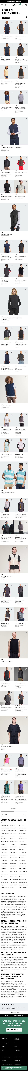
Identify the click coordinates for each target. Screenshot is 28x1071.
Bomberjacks (4, 849)
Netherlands (16, 1069)
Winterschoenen (23, 852)
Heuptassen (13, 828)
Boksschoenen (4, 847)
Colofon (3, 1046)
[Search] (22, 5)
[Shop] (14, 5)
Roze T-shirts (13, 885)
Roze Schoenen (13, 882)
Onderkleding (13, 857)
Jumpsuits (12, 844)
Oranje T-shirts (13, 860)
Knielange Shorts (12, 850)
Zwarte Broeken (23, 871)
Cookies (4, 1060)
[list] (12, 18)
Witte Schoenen (22, 863)
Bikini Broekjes (4, 833)
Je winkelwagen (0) (18, 1015)
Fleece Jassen (4, 863)
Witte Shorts (22, 860)
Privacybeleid (17, 1060)
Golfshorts (3, 871)
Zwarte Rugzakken (21, 877)
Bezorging (4, 1038)
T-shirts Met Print (4, 879)
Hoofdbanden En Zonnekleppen (14, 831)
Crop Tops (3, 857)
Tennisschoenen (23, 838)
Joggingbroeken (14, 841)
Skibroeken (3, 852)
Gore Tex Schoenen (21, 825)
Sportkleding (13, 863)
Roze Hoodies (13, 876)
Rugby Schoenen (12, 888)
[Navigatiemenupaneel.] (2, 5)
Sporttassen (13, 866)
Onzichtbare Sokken (13, 833)
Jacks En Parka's (12, 836)
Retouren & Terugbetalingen (17, 1039)
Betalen (15, 1046)
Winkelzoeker (17, 1050)
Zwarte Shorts (22, 874)
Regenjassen (13, 868)
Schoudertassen (23, 828)
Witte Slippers (22, 866)
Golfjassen (3, 868)
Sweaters (21, 836)
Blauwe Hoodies (5, 841)
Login (6, 1015)
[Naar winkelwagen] (25, 5)
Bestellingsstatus (6, 1043)
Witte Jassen (22, 857)
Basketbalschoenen (5, 830)
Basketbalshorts (5, 828)
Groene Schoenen (12, 825)
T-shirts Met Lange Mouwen (13, 852)
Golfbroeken (4, 866)
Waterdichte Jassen (22, 847)
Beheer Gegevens (17, 1057)
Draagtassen (4, 860)
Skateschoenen (22, 830)
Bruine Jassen (4, 855)
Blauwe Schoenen (3, 844)
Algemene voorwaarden (7, 1064)
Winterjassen (22, 855)
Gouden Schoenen (3, 877)
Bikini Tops (3, 838)
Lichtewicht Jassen (13, 855)
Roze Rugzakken (14, 879)
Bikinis (2, 836)
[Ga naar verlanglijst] (5, 5)
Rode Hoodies (13, 871)
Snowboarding (22, 833)
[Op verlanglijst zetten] (12, 22)
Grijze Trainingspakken (5, 885)
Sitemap (16, 1043)
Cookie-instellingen (6, 1057)
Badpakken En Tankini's (4, 825)
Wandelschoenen (23, 844)
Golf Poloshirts (4, 874)
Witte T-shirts (22, 868)
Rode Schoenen (13, 874)
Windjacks (21, 849)
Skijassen (12, 838)
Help (3, 1050)
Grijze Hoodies (4, 882)
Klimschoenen (13, 847)
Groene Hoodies (5, 887)
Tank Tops (21, 841)
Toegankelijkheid (17, 1064)
